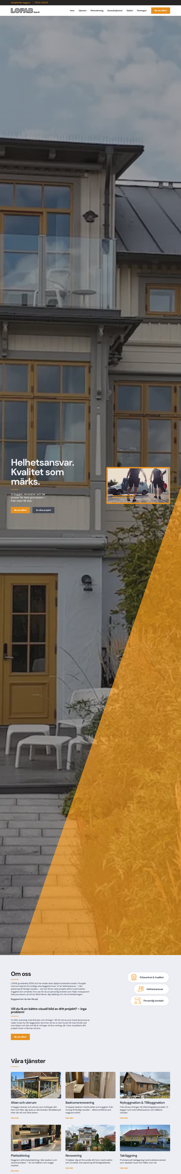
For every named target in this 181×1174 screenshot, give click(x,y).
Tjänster (82, 10)
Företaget (142, 10)
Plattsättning (96, 10)
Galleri (130, 10)
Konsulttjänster (115, 10)
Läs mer (15, 1118)
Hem (72, 10)
